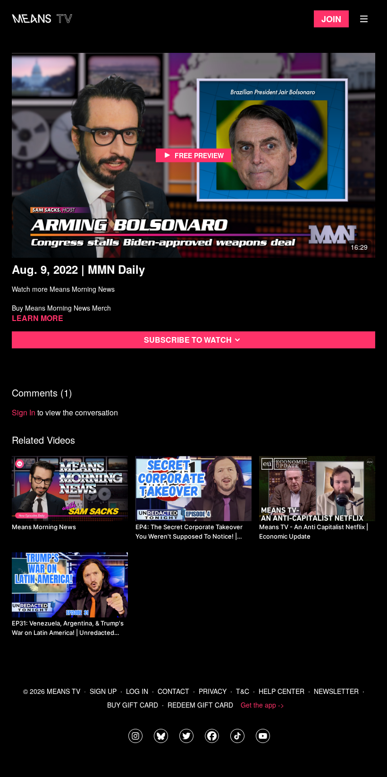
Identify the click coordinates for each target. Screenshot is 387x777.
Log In (137, 691)
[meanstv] (212, 736)
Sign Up (103, 691)
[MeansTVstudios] (161, 736)
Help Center (281, 691)
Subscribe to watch (188, 339)
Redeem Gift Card (200, 704)
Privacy (213, 691)
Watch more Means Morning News (63, 289)
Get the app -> (262, 704)
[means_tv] (135, 736)
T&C (242, 691)
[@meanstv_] (237, 736)
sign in (23, 412)
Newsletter (336, 691)
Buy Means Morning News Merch (61, 307)
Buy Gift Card (132, 704)
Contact (173, 691)
